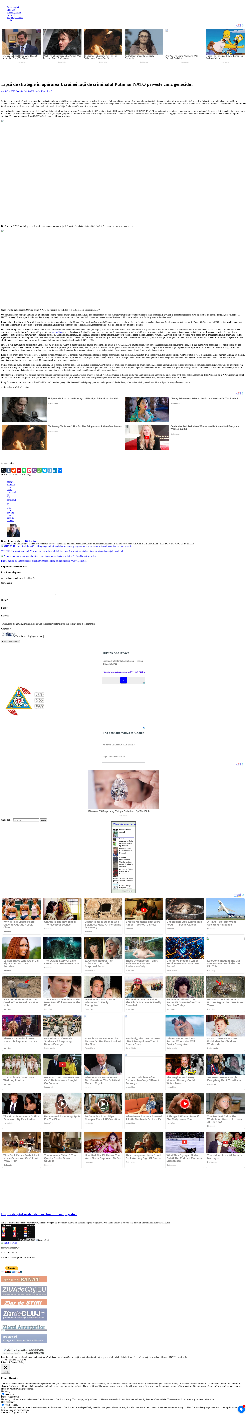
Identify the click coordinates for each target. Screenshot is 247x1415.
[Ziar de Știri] (24, 1304)
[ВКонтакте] (60, 470)
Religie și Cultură (15, 17)
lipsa (9, 507)
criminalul (11, 492)
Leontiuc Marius (23, 91)
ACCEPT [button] (21, 1359)
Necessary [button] (5, 1391)
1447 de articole (31, 541)
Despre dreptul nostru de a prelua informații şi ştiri (39, 1214)
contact (10, 20)
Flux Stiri (11, 10)
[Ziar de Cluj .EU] (24, 1320)
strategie (10, 518)
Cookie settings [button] (9, 1359)
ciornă (9, 489)
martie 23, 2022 (8, 91)
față (8, 497)
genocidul (11, 500)
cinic (9, 487)
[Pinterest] (19, 470)
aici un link (57, 332)
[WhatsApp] (39, 470)
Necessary (9, 1394)
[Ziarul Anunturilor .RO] (24, 1330)
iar (8, 502)
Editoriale (11, 15)
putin (9, 515)
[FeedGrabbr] (123, 891)
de (8, 494)
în (8, 505)
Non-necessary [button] (8, 1402)
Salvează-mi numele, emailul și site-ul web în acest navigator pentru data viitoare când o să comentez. (49, 624)
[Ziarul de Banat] (24, 1281)
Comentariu (6, 583)
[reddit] (13, 470)
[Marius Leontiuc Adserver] (24, 1354)
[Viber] (34, 470)
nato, (9, 510)
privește (10, 513)
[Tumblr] (8, 470)
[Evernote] (24, 470)
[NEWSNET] (24, 1342)
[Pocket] (29, 470)
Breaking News (14, 12)
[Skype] (44, 470)
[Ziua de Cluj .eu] (24, 1295)
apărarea (10, 482)
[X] (3, 470)
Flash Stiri (45, 91)
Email (3, 608)
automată (11, 484)
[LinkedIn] (55, 470)
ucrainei (10, 520)
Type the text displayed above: (29, 636)
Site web (5, 615)
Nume (4, 600)
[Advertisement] (68, 71)
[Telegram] (49, 470)
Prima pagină (13, 7)
